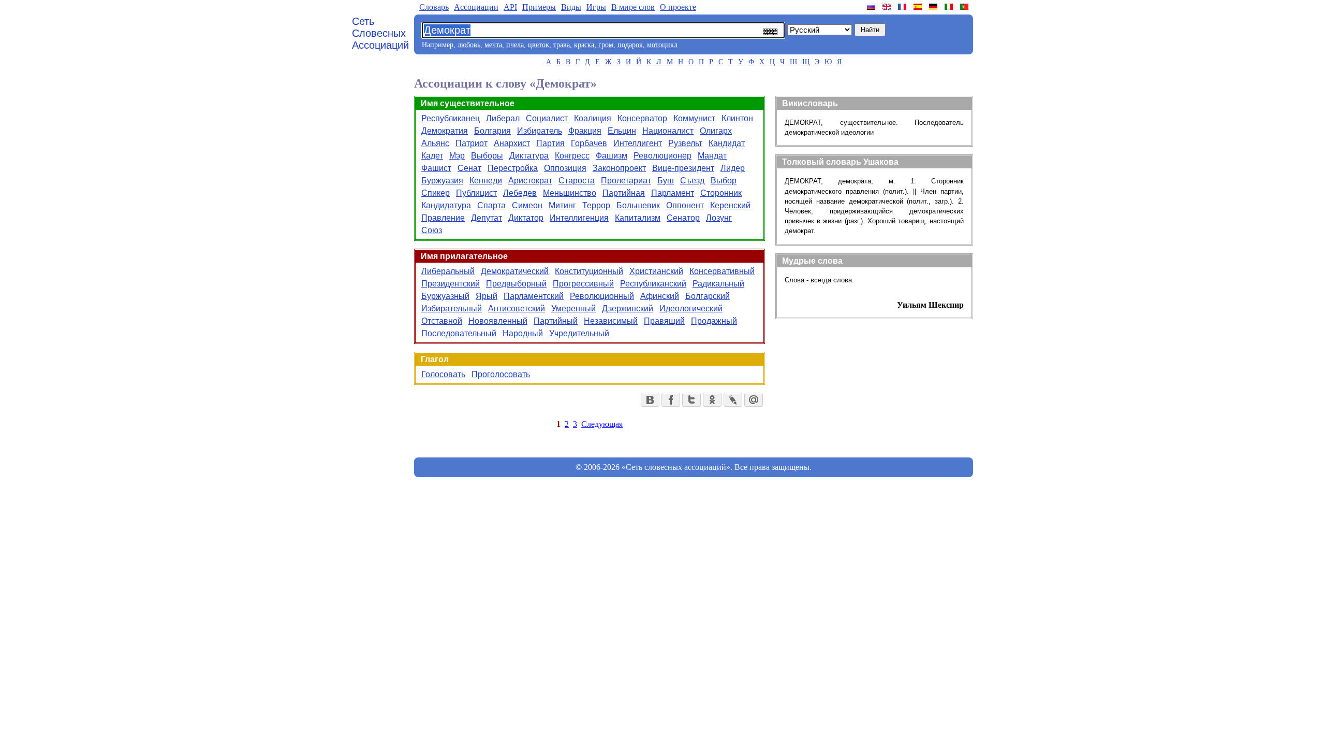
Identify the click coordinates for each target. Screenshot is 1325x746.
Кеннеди (485, 180)
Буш (665, 180)
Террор (596, 205)
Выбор (724, 180)
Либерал (503, 118)
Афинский (659, 296)
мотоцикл (662, 45)
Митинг (562, 205)
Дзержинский (627, 308)
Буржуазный (445, 296)
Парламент (672, 193)
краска (584, 45)
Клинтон (737, 118)
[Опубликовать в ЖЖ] (733, 400)
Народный (523, 333)
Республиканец (450, 118)
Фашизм (611, 155)
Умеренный (573, 308)
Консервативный (722, 271)
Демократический (515, 271)
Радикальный (718, 283)
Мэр (457, 155)
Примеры (539, 7)
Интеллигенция (579, 217)
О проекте (678, 7)
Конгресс (572, 155)
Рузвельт (685, 143)
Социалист (547, 118)
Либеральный (448, 271)
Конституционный (589, 271)
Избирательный (451, 308)
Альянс (435, 143)
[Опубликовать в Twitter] (691, 400)
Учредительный (579, 333)
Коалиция (592, 118)
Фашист (436, 168)
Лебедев (520, 193)
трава (561, 45)
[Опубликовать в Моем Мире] (753, 400)
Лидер (732, 168)
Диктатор (525, 217)
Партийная (623, 193)
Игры (596, 7)
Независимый (611, 321)
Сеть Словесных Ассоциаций (380, 33)
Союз (431, 230)
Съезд (692, 180)
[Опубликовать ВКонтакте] (650, 400)
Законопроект (619, 168)
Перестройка (513, 168)
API (510, 7)
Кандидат (727, 143)
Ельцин (622, 130)
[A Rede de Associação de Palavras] (965, 7)
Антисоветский (516, 308)
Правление (443, 217)
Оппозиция (565, 168)
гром (605, 45)
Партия (550, 143)
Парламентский (534, 296)
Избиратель (539, 130)
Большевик (638, 205)
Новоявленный (497, 321)
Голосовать (443, 374)
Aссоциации (476, 7)
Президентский (450, 283)
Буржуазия (442, 180)
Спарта (491, 205)
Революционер (662, 155)
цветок (538, 45)
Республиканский (653, 283)
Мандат (712, 155)
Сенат (469, 168)
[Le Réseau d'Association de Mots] (903, 7)
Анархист (512, 143)
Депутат (486, 217)
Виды (571, 7)
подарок (630, 45)
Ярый (486, 296)
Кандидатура (446, 205)
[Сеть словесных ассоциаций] (872, 7)
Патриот (471, 143)
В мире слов (633, 7)
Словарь (434, 7)
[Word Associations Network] (887, 7)
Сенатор (683, 217)
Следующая (602, 424)
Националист (668, 130)
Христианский (656, 271)
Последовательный (458, 333)
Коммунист (694, 118)
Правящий (664, 321)
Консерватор (642, 118)
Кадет (432, 155)
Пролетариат (626, 180)
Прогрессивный (583, 283)
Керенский (730, 205)
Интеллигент (637, 143)
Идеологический (691, 308)
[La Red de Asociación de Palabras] (919, 7)
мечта (493, 45)
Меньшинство (569, 193)
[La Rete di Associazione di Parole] (950, 7)
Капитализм (637, 217)
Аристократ (530, 180)
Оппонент (685, 205)
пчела (515, 45)
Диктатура (529, 155)
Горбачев (589, 143)
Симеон (527, 205)
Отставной (441, 321)
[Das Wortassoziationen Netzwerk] (934, 7)
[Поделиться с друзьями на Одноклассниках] (712, 400)
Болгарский (707, 296)
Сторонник (721, 193)
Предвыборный (516, 283)
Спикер (435, 193)
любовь (469, 45)
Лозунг (719, 217)
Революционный (602, 296)
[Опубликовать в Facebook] (670, 400)
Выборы (487, 155)
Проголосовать (501, 374)
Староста (576, 180)
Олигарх (716, 130)
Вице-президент (683, 168)
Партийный (556, 321)
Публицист (476, 193)
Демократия (444, 130)
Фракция (584, 130)
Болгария (492, 130)
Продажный (714, 321)
